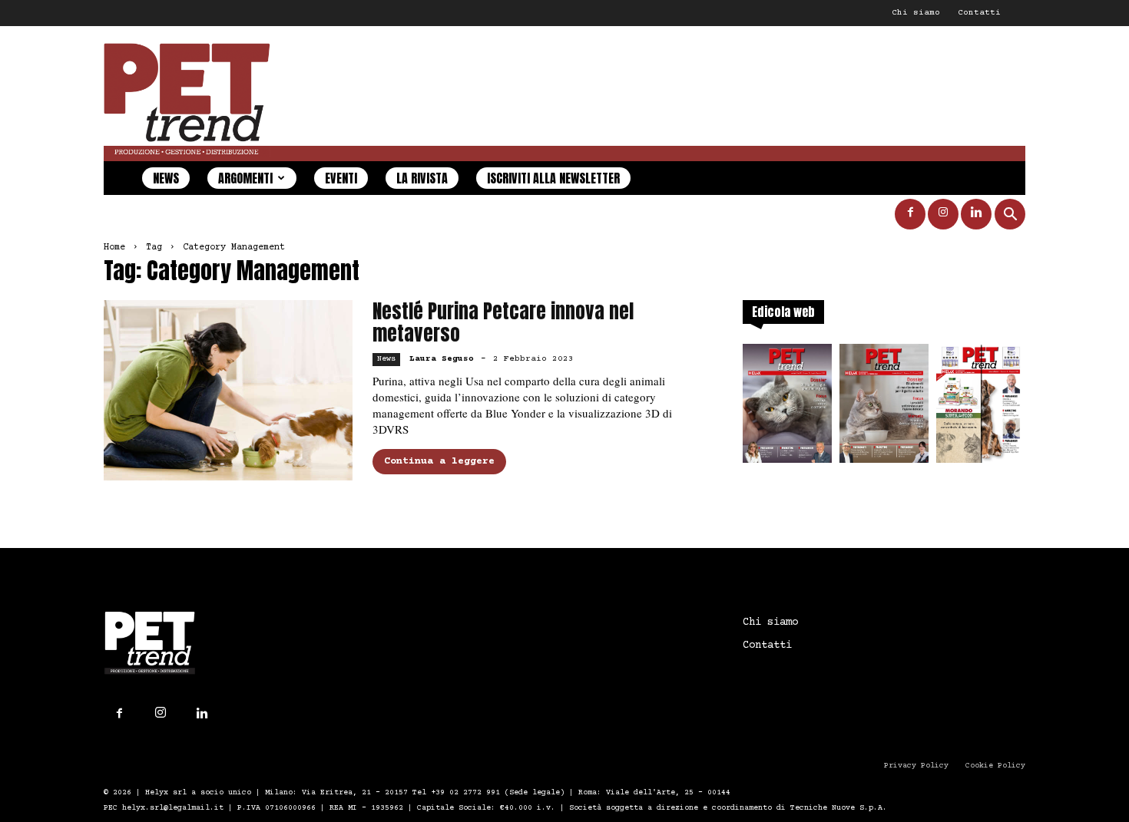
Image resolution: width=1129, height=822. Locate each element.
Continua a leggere (439, 461)
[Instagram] (943, 214)
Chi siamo (916, 13)
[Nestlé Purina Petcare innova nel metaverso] (228, 390)
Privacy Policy (916, 765)
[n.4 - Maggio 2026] (980, 408)
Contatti (979, 13)
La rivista (422, 178)
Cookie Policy (995, 765)
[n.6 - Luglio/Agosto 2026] (787, 408)
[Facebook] (910, 214)
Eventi (341, 178)
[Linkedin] (976, 214)
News (166, 178)
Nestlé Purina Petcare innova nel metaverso (503, 322)
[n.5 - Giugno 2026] (884, 408)
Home (114, 248)
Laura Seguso (441, 359)
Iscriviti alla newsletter (553, 178)
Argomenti (245, 178)
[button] (1010, 216)
